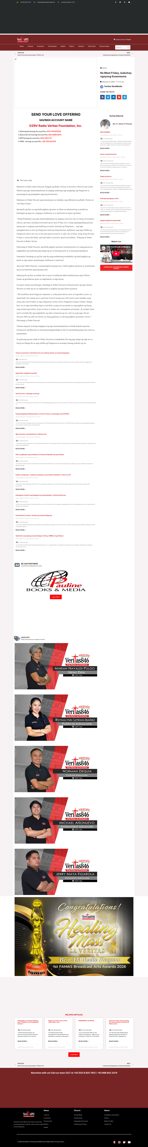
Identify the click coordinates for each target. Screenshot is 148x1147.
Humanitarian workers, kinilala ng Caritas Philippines (34, 515)
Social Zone (92, 46)
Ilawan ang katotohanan (108, 154)
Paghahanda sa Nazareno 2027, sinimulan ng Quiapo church (36, 576)
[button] (102, 97)
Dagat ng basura (105, 176)
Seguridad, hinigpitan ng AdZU (26, 373)
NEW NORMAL (105, 132)
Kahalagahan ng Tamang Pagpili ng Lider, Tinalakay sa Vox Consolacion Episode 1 (28, 1119)
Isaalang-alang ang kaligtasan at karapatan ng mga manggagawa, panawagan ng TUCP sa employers (50, 597)
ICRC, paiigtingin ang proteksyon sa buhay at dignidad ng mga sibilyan (40, 454)
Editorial (81, 46)
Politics (71, 46)
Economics (40, 46)
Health (63, 46)
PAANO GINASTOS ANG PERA (110, 220)
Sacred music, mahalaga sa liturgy (27, 393)
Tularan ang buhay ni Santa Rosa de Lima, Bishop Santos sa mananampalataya (42, 353)
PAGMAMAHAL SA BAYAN (86, 1117)
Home (22, 46)
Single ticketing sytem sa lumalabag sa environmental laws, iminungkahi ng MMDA (44, 637)
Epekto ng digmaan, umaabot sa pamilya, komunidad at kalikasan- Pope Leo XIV (43, 475)
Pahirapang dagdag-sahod (109, 198)
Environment (52, 46)
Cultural (30, 46)
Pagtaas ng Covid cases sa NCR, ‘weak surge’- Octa (57, 1118)
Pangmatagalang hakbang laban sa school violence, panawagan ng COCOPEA (42, 414)
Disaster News (104, 46)
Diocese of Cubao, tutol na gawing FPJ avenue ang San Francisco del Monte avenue (119, 1119)
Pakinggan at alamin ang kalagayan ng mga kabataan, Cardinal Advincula (41, 495)
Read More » (21, 367)
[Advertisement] (74, 20)
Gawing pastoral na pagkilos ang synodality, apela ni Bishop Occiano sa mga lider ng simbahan (48, 556)
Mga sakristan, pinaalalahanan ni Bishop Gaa (31, 434)
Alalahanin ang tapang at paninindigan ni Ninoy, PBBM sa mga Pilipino (40, 536)
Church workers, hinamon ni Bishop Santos (31, 617)
